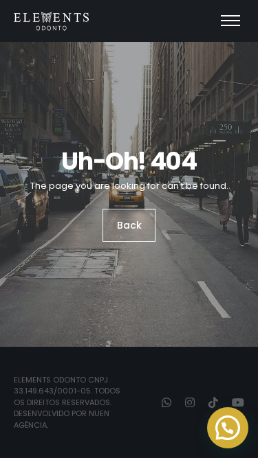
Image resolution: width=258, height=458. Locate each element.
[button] (227, 427)
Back (129, 225)
